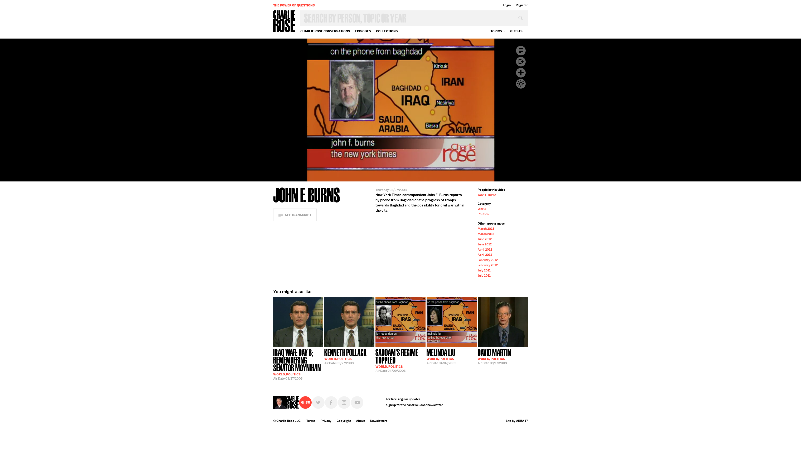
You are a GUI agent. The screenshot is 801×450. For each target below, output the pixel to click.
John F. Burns (487, 195)
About (360, 421)
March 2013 (486, 229)
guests (516, 31)
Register (522, 5)
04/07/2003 (441, 356)
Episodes (363, 31)
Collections (387, 31)
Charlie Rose (284, 21)
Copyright (344, 421)
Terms (310, 421)
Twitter (318, 402)
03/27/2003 (297, 364)
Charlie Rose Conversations (325, 31)
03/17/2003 (494, 356)
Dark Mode (521, 84)
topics (496, 31)
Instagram (344, 402)
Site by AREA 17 (517, 421)
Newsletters (379, 421)
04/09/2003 (396, 360)
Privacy (326, 421)
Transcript (521, 50)
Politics (483, 214)
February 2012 (488, 260)
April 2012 (485, 250)
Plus (521, 73)
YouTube (357, 402)
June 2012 (485, 239)
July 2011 (484, 270)
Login (507, 5)
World (482, 209)
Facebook (331, 402)
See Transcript (298, 215)
